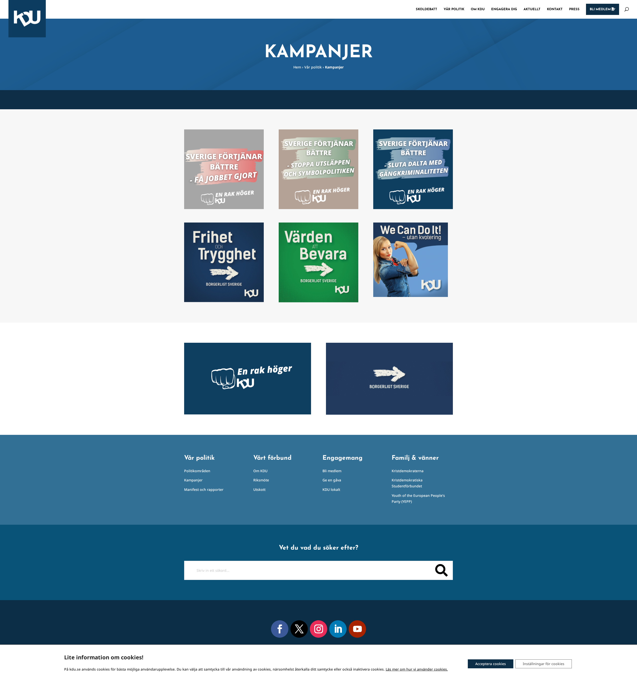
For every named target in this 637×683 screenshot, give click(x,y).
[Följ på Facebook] (279, 629)
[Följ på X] (299, 629)
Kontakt (555, 9)
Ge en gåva (331, 480)
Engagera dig (504, 9)
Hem (297, 67)
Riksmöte (261, 480)
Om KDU (478, 9)
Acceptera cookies (490, 663)
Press (574, 9)
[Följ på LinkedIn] (338, 629)
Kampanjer (193, 480)
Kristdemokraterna (408, 470)
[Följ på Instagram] (318, 629)
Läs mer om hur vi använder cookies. (417, 669)
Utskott (259, 489)
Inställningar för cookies (543, 663)
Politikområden (197, 470)
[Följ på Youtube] (357, 629)
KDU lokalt (331, 489)
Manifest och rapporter (203, 489)
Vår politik (454, 9)
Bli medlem (601, 9)
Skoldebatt (426, 9)
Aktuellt (532, 9)
